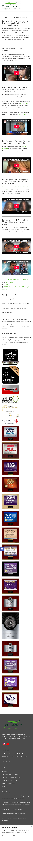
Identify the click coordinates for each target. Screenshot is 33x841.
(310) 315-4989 (22, 114)
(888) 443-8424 (10, 282)
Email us (5, 284)
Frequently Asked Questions (9, 780)
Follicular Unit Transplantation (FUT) (11, 777)
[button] (2, 549)
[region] (16, 833)
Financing (4, 786)
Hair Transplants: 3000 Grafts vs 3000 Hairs (13, 813)
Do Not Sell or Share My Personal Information (13, 838)
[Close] (31, 826)
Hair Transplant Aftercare (8, 783)
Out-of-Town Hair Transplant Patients (12, 809)
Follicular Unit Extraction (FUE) (10, 774)
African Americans (25, 103)
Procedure (4, 771)
